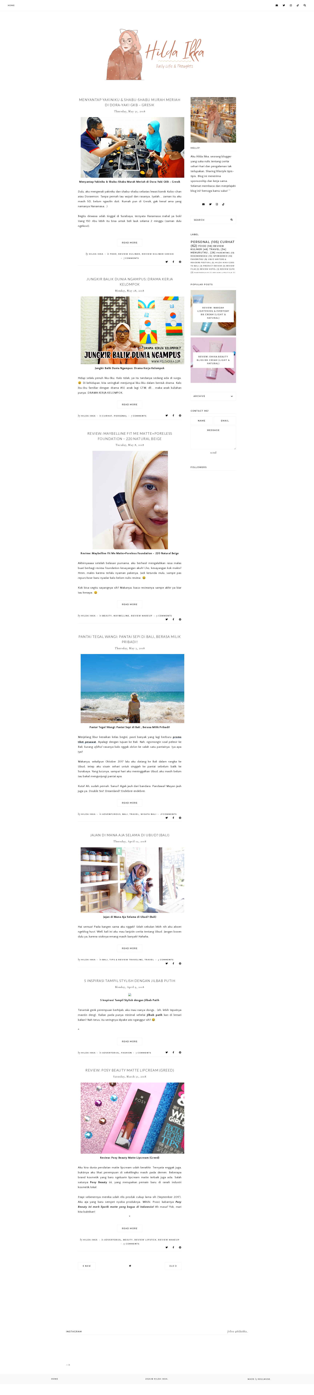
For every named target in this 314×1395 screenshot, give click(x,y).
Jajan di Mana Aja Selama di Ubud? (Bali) (129, 835)
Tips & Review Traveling (126, 959)
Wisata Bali (148, 814)
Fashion (126, 1053)
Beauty (107, 616)
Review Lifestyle (222, 272)
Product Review (212, 266)
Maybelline (121, 616)
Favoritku (197, 259)
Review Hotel (208, 269)
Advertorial (111, 1053)
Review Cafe (227, 269)
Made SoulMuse (259, 1379)
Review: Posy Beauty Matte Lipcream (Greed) (129, 1070)
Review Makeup (141, 616)
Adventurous (111, 814)
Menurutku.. (200, 252)
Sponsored (220, 256)
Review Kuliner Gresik (158, 254)
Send (213, 452)
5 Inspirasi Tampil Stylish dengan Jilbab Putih (129, 981)
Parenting (223, 253)
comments (131, 258)
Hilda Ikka (161, 1379)
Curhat (107, 416)
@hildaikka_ (241, 1331)
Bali (125, 814)
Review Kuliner (129, 254)
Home (11, 5)
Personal (120, 416)
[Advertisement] (52, 25)
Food (113, 254)
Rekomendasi (199, 256)
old (172, 1266)
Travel (134, 814)
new (87, 1266)
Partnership (201, 272)
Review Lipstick (145, 1240)
